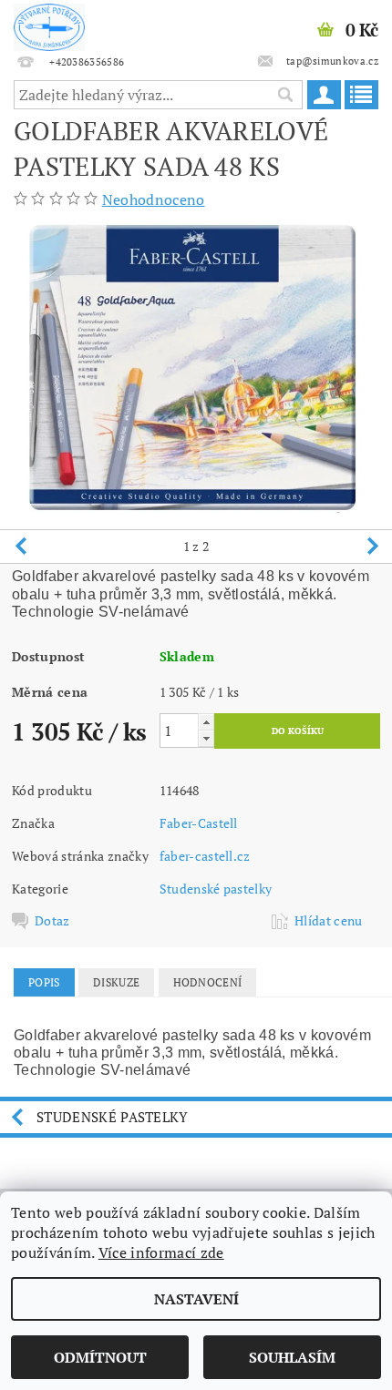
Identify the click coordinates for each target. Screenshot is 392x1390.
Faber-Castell (199, 823)
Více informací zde (161, 1252)
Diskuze (116, 982)
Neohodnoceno (153, 199)
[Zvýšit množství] (206, 722)
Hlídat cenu (328, 921)
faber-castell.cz (205, 855)
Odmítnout (100, 1357)
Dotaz (52, 921)
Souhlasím (292, 1357)
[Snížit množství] (206, 738)
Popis (44, 982)
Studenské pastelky (216, 888)
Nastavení (196, 1299)
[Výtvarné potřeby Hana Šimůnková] (49, 23)
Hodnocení (207, 982)
